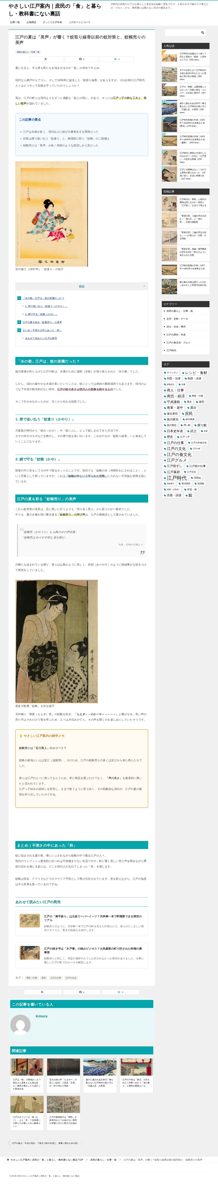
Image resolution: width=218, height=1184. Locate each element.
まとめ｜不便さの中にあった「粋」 (42, 330)
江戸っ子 (185, 436)
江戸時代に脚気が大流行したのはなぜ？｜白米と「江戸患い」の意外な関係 (193, 157)
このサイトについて (79, 22)
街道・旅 (192, 489)
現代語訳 (186, 483)
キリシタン (172, 372)
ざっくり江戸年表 (52, 22)
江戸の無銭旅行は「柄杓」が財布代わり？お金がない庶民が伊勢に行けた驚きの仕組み (63, 1120)
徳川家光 (172, 419)
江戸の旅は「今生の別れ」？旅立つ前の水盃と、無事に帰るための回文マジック (47, 1143)
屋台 (193, 407)
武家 (206, 431)
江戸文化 (191, 472)
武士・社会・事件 (176, 326)
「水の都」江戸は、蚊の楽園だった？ (43, 298)
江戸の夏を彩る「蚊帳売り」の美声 (42, 322)
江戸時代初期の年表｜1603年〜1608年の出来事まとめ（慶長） (192, 139)
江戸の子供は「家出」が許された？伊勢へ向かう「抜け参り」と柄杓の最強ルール (136, 1082)
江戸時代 (171, 350)
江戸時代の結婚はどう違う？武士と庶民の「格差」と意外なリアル (193, 56)
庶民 (44, 978)
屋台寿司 (172, 413)
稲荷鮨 (201, 483)
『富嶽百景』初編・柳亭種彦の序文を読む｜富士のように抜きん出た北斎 (193, 252)
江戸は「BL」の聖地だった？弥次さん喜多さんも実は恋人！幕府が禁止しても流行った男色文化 (27, 1084)
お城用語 (31, 22)
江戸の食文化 (179, 454)
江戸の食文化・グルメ (178, 342)
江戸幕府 (173, 472)
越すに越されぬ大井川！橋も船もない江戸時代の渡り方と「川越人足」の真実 (99, 1082)
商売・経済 (176, 396)
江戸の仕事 (56, 978)
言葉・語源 (174, 495)
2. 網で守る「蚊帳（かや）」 (41, 314)
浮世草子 (170, 484)
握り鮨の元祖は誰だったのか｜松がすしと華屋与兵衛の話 (193, 283)
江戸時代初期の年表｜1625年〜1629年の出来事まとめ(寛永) (192, 123)
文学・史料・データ (177, 318)
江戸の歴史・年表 (176, 334)
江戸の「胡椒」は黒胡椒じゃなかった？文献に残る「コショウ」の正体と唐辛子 (193, 91)
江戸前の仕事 (197, 466)
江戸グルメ (177, 460)
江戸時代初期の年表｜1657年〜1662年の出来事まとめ (192, 267)
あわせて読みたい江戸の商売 (41, 338)
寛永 (189, 401)
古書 (183, 384)
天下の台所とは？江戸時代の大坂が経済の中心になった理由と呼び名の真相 (193, 75)
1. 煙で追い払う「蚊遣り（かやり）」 (46, 306)
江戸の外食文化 (199, 443)
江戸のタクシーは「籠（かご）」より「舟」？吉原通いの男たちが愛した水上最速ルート (26, 1121)
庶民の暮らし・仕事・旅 (28, 52)
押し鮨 (187, 425)
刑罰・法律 (174, 378)
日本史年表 (175, 431)
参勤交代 (170, 384)
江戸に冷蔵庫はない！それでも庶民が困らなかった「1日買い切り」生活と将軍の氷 (193, 174)
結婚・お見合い (173, 489)
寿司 (201, 401)
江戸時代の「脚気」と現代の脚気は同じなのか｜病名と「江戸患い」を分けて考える (193, 202)
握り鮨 (202, 425)
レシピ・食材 (196, 373)
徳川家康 (190, 419)
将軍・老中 (175, 407)
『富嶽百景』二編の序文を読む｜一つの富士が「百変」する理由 (193, 235)
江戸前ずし (174, 466)
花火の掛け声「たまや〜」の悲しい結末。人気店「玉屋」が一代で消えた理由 (63, 1082)
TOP (47, 1159)
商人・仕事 (175, 390)
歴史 (170, 436)
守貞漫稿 (173, 402)
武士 (193, 431)
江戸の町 (196, 449)
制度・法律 (194, 378)
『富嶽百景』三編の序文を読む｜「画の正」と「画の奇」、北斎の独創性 (193, 219)
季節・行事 (31, 978)
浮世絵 (197, 477)
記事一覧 (15, 22)
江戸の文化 (71, 978)
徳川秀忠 (171, 425)
